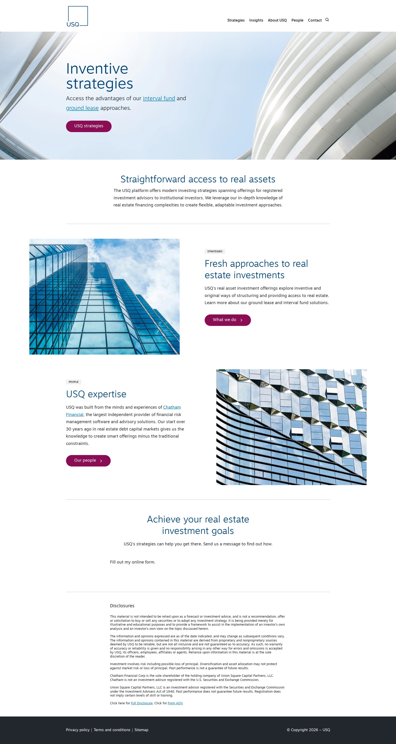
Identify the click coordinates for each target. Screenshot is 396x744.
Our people (85, 461)
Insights (256, 20)
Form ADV (175, 703)
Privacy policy (78, 730)
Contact (315, 20)
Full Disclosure (142, 703)
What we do (224, 320)
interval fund (159, 99)
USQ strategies (88, 126)
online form (143, 563)
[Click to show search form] (327, 20)
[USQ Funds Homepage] (78, 16)
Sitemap (141, 730)
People (297, 20)
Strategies (236, 20)
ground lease (82, 108)
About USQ (277, 20)
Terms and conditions (112, 730)
